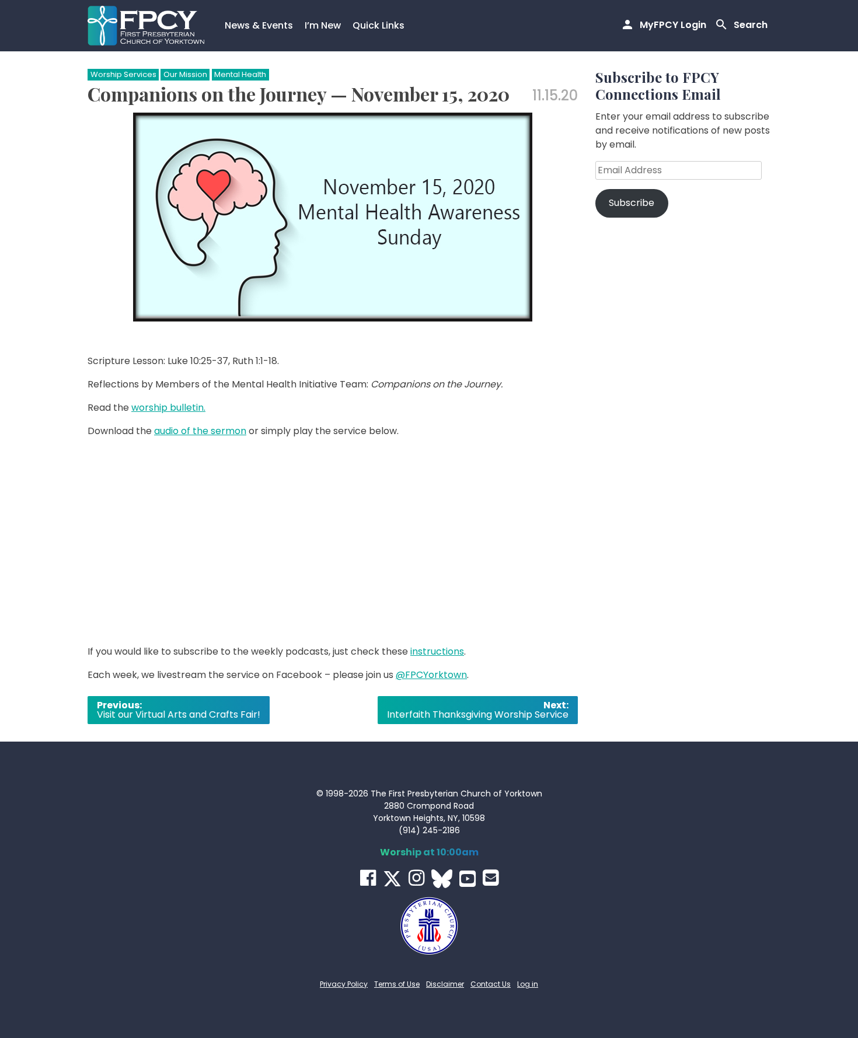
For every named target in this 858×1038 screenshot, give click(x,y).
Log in (527, 984)
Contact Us (490, 984)
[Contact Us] (490, 877)
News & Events (259, 25)
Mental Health (240, 74)
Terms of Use (397, 984)
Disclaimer (445, 984)
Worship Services (123, 74)
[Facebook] (368, 877)
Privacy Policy (344, 984)
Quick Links (378, 25)
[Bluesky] (442, 878)
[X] (392, 878)
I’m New (323, 25)
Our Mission (185, 74)
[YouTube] (467, 878)
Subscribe (631, 202)
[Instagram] (416, 877)
